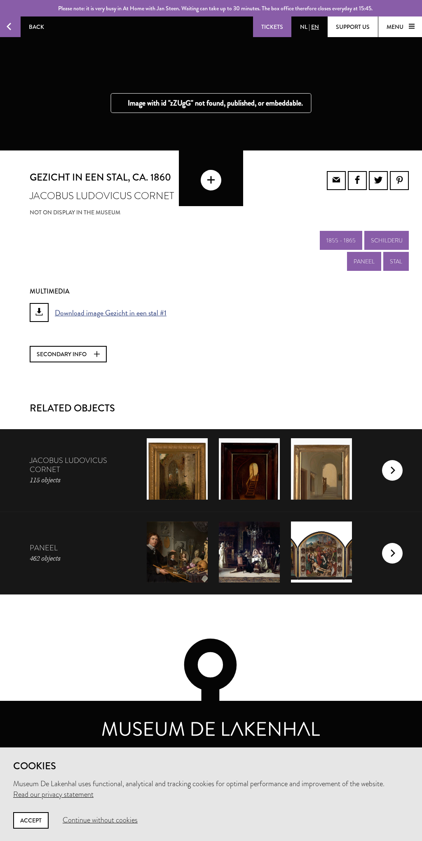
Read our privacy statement (53, 794)
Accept (31, 820)
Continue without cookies (100, 820)
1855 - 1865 (341, 240)
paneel (364, 261)
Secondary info (62, 354)
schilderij (386, 240)
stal (396, 261)
